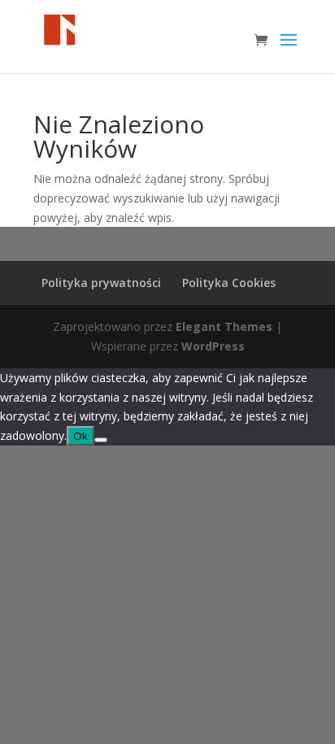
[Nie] (100, 439)
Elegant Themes (224, 326)
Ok (80, 436)
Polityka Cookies (229, 282)
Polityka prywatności (101, 282)
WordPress (213, 346)
